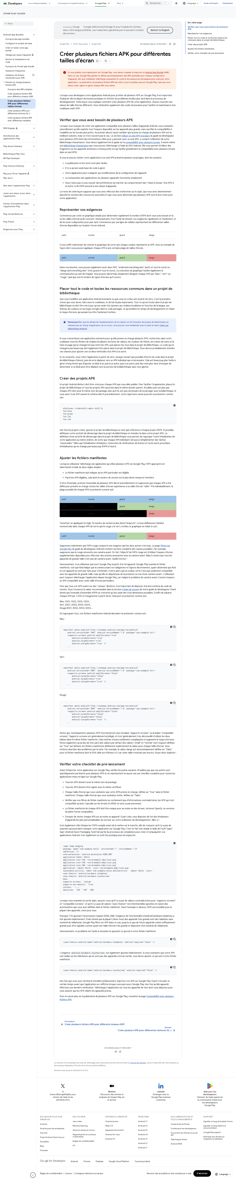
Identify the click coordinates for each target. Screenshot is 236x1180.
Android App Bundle (154, 72)
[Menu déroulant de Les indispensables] (50, 3)
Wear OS (109, 1125)
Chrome (86, 1161)
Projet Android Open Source (52, 1137)
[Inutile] (174, 44)
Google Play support (212, 1132)
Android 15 (143, 1130)
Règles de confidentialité (83, 1141)
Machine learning (80, 1125)
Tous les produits (142, 1161)
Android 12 (143, 1143)
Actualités (44, 1141)
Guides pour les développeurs (183, 1128)
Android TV (110, 1139)
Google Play (100, 3)
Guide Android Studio (180, 1124)
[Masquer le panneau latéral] (33, 1175)
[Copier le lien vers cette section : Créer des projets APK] (98, 378)
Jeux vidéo (77, 1121)
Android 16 (143, 1125)
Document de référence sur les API (184, 1134)
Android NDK (176, 1144)
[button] (16, 35)
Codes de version (130, 589)
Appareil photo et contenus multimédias (84, 1135)
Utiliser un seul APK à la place (136, 136)
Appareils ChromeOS (114, 1130)
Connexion (228, 3)
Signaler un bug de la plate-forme (218, 1121)
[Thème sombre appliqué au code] (174, 405)
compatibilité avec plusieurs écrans (143, 142)
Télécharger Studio (179, 1139)
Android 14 (143, 1134)
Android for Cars (112, 1134)
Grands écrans (111, 1121)
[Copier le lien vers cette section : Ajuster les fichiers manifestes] (109, 458)
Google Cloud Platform (119, 1161)
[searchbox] (18, 23)
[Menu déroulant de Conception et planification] (88, 3)
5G (74, 1145)
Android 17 (143, 1121)
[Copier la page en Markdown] (105, 61)
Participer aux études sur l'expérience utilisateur (214, 1137)
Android (43, 1124)
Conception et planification (71, 3)
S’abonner (202, 1173)
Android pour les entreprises (52, 1128)
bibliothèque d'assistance (76, 145)
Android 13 (142, 1139)
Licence (68, 1173)
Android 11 (142, 1147)
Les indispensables (38, 3)
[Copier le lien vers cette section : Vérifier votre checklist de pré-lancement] (127, 764)
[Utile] (170, 44)
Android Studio (211, 3)
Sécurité (43, 1133)
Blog (42, 1146)
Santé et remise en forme (84, 1130)
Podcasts (44, 1150)
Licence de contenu (138, 1063)
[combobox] (158, 3)
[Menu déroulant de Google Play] (110, 3)
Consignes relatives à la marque (89, 1173)
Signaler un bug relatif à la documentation (214, 1126)
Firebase (99, 1161)
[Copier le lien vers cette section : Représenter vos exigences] (105, 210)
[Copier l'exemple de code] (174, 626)
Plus (119, 3)
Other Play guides (14, 13)
